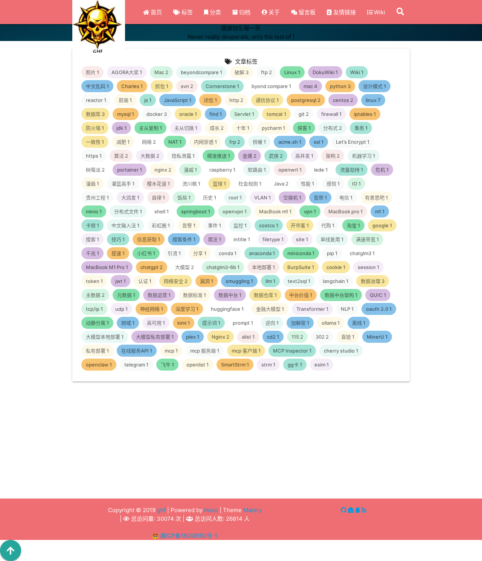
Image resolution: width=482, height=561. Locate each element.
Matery (252, 510)
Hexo (211, 510)
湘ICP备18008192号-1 (188, 535)
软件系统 (145, 509)
